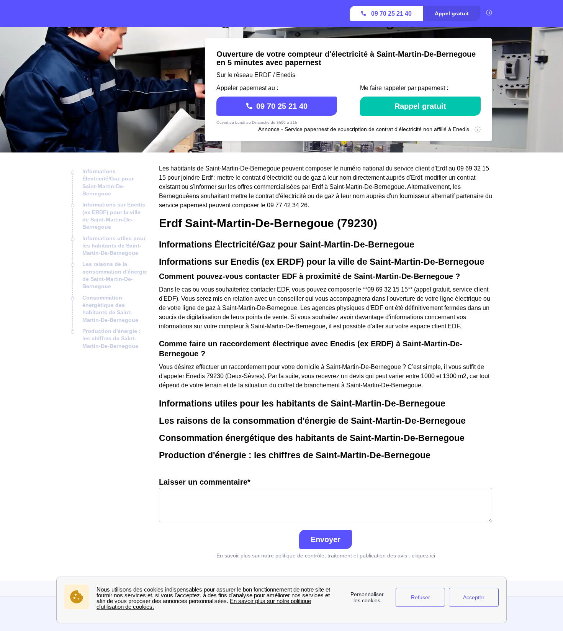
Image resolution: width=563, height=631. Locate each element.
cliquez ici (423, 555)
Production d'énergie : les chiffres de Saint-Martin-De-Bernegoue (111, 338)
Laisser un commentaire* (204, 482)
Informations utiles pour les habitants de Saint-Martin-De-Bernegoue (114, 245)
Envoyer (325, 539)
